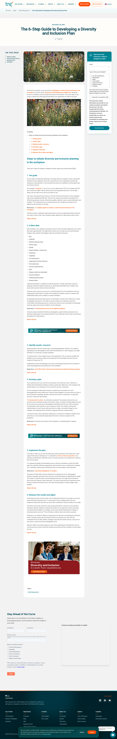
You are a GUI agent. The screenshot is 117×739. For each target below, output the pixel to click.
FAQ (24, 721)
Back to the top (31, 218)
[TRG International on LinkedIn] (100, 700)
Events (80, 711)
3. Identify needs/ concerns (40, 144)
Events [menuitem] (50, 4)
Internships (99, 716)
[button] (19, 4)
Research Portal (27, 724)
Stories (44, 711)
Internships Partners (101, 719)
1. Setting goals (36, 139)
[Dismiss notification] (113, 728)
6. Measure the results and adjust (42, 152)
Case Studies (45, 716)
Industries (8, 721)
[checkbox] (99, 81)
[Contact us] (113, 735)
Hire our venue (82, 721)
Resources (27, 711)
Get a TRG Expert (82, 716)
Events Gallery (81, 719)
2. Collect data (36, 141)
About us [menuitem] (60, 4)
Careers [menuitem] (71, 4)
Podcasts (26, 716)
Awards (62, 719)
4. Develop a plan (36, 147)
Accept (92, 732)
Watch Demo (84, 4)
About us (63, 711)
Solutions (9, 711)
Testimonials (63, 724)
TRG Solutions (9, 716)
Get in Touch (97, 4)
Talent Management (33, 592)
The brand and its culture (35, 400)
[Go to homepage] (9, 4)
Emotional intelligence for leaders (46, 471)
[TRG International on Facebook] (105, 700)
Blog (24, 719)
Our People (63, 716)
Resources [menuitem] (30, 4)
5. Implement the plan (38, 150)
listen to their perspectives (66, 456)
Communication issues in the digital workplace (50, 308)
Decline (82, 732)
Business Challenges (11, 719)
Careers (98, 711)
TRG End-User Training (29, 726)
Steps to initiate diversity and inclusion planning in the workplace (13, 59)
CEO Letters (44, 719)
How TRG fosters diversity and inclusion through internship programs (57, 369)
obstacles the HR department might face (58, 92)
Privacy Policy (47, 734)
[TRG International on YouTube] (110, 700)
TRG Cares (63, 721)
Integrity (38, 188)
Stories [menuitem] (41, 4)
